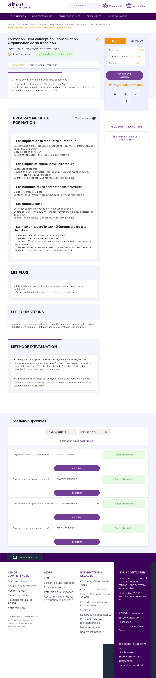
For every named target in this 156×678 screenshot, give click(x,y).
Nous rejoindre (17, 607)
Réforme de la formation (58, 592)
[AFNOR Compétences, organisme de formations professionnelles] (19, 5)
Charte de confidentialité (94, 589)
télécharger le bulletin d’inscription (126, 138)
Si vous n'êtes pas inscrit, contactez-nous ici (132, 596)
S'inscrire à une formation (59, 582)
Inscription (77, 468)
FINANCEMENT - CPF (69, 16)
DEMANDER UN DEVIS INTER (126, 127)
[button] (70, 5)
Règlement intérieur (92, 632)
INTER (115, 41)
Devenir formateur (19, 595)
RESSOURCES (94, 16)
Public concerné (36, 65)
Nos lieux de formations (22, 586)
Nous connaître (117, 16)
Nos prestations (42, 16)
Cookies (85, 610)
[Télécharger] (82, 113)
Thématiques (18, 16)
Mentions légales (90, 627)
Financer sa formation (57, 587)
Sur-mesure (137, 41)
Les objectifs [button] (18, 65)
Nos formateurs (17, 590)
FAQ (46, 578)
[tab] (18, 65)
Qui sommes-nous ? (20, 581)
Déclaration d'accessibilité (95, 614)
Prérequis (52, 65)
